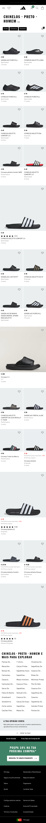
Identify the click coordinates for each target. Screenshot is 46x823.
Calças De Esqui (23, 702)
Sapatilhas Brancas (21, 689)
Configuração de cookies (12, 800)
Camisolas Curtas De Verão (8, 675)
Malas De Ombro (20, 711)
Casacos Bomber (5, 680)
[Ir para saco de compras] (42, 8)
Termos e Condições (11, 812)
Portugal (26, 820)
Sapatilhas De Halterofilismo (36, 693)
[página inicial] (23, 9)
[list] (19, 29)
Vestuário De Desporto (21, 693)
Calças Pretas (22, 666)
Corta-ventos (7, 706)
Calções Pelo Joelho (7, 711)
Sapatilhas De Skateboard (36, 667)
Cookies (6, 806)
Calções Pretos (37, 706)
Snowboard (6, 697)
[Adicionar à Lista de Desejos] (19, 36)
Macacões (5, 666)
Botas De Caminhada (35, 675)
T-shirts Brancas (20, 662)
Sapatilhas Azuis (23, 671)
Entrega (6, 772)
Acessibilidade (28, 812)
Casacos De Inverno (35, 671)
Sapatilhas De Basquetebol (36, 702)
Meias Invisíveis (23, 680)
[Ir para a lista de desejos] (9, 8)
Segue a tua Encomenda (12, 778)
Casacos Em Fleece (36, 689)
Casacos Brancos (34, 698)
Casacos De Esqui (21, 698)
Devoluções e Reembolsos (32, 772)
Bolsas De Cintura (6, 671)
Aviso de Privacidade (30, 806)
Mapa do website (29, 778)
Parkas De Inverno (6, 662)
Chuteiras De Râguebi (36, 662)
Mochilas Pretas (37, 680)
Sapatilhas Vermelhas (21, 706)
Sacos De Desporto (5, 689)
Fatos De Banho (8, 693)
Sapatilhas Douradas (21, 675)
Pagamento (27, 783)
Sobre (6, 783)
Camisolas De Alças (7, 684)
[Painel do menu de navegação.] (3, 8)
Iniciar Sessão (11, 738)
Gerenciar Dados (29, 800)
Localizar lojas (28, 789)
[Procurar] (37, 8)
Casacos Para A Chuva (23, 684)
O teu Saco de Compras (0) (30, 738)
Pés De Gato (36, 684)
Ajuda (6, 789)
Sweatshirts (6, 702)
